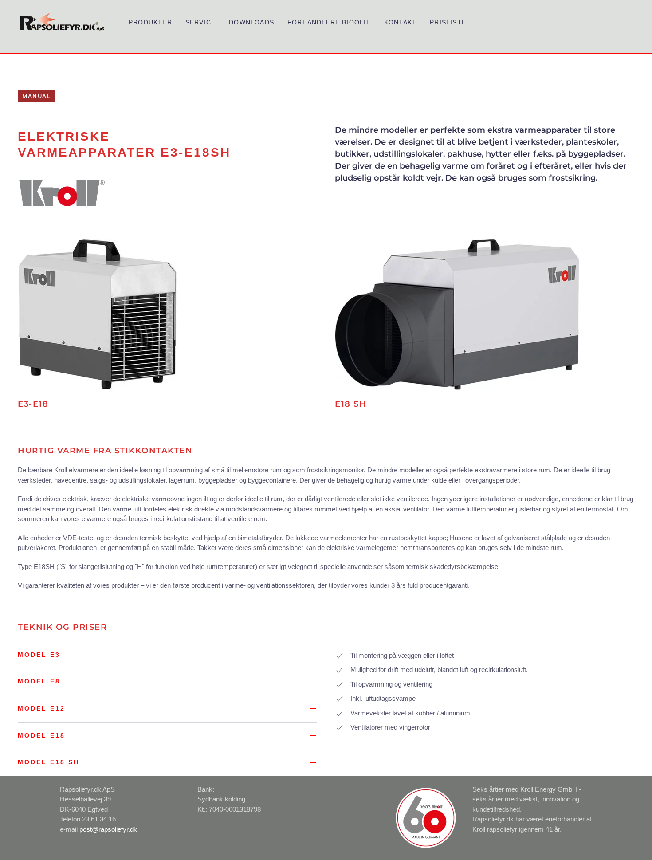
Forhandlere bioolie (329, 22)
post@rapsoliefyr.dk (108, 829)
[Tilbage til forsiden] (62, 22)
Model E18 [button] (41, 735)
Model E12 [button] (41, 708)
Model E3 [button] (39, 654)
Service (200, 22)
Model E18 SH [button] (48, 762)
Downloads (251, 22)
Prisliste (448, 22)
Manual (36, 96)
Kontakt (400, 22)
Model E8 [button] (39, 681)
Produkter (150, 22)
